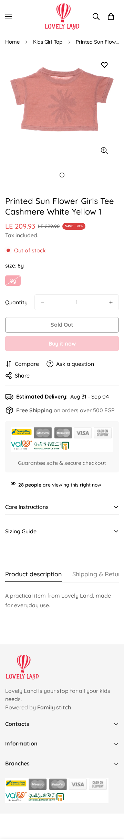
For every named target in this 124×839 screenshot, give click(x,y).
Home (12, 42)
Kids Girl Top (47, 42)
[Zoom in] (104, 150)
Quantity (16, 302)
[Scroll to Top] (111, 802)
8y (15, 281)
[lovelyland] (62, 16)
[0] (111, 16)
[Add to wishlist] (104, 65)
